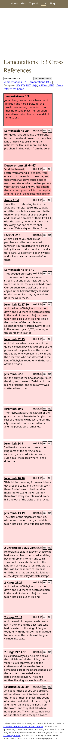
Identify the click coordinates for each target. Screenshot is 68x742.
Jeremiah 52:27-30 (16, 304)
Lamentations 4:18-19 (19, 270)
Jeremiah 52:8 (13, 374)
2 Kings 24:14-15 (15, 652)
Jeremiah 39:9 (13, 409)
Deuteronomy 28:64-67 (20, 165)
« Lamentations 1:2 (14, 82)
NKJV (34, 85)
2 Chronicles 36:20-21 (18, 548)
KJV (23, 85)
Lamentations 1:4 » (40, 82)
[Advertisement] (34, 32)
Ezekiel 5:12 (12, 235)
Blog (52, 3)
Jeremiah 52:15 (14, 339)
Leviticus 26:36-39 (16, 687)
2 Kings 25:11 (13, 617)
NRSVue (43, 85)
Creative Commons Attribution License (23, 726)
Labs (43, 3)
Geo (23, 3)
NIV (18, 85)
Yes (44, 130)
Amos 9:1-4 (11, 200)
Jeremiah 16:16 (14, 478)
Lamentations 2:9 (16, 131)
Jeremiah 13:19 (14, 513)
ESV (51, 85)
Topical (33, 3)
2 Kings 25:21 (13, 582)
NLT (28, 85)
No (49, 130)
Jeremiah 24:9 (13, 443)
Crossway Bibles (11, 735)
